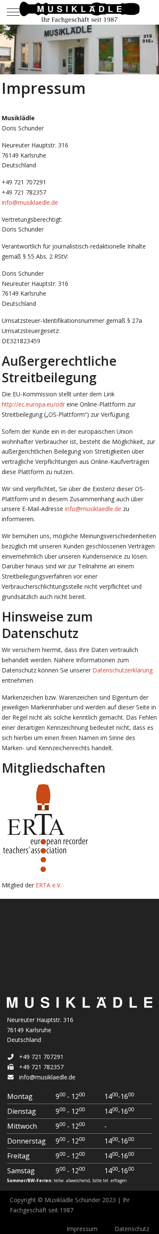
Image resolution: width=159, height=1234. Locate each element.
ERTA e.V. (48, 885)
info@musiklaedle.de (30, 202)
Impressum (82, 1229)
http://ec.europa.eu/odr (33, 404)
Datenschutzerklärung (122, 670)
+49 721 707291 (41, 1057)
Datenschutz (131, 1229)
